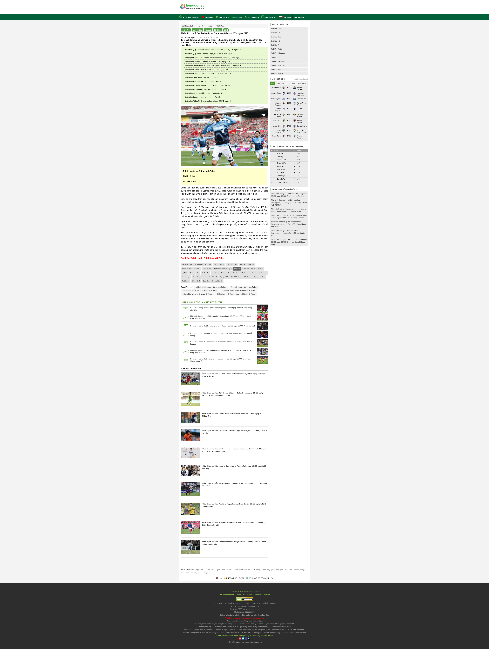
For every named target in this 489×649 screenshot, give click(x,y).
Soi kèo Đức (276, 37)
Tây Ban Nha (198, 264)
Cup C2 (229, 264)
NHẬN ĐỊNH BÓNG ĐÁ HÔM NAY (286, 189)
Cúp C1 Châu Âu (219, 264)
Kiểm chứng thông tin (242, 635)
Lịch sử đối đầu (252, 273)
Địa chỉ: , (244, 603)
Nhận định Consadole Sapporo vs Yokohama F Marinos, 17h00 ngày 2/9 (214, 58)
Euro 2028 (251, 264)
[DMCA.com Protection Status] (244, 600)
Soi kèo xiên (263, 273)
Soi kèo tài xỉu (196, 281)
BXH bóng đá (253, 17)
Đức (210, 264)
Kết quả (238, 17)
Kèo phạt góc (186, 277)
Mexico (192, 273)
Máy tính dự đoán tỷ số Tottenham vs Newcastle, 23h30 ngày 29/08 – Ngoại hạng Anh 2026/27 (220, 351)
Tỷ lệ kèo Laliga (201, 573)
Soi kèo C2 (275, 57)
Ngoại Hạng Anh (187, 264)
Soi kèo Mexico (277, 74)
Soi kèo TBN (276, 41)
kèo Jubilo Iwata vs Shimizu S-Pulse (197, 294)
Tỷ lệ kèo (217, 30)
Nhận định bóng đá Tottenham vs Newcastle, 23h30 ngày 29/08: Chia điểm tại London (221, 343)
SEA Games (248, 277)
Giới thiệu (223, 594)
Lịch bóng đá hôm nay (261, 570)
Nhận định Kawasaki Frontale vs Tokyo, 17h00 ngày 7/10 (207, 62)
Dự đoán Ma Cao (259, 277)
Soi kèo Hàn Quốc (278, 61)
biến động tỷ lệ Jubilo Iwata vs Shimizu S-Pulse (236, 294)
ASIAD (243, 273)
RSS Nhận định (187, 573)
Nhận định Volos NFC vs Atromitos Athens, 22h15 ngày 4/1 (208, 101)
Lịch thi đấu (224, 17)
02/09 (293, 83)
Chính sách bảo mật (262, 594)
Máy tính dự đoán (198, 277)
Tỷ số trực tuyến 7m (242, 570)
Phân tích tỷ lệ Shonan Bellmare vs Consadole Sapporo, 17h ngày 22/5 (213, 50)
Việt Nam (242, 264)
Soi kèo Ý (275, 45)
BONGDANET (299, 17)
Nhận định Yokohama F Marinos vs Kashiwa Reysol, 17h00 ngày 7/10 (213, 65)
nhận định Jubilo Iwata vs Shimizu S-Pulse (200, 291)
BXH (226, 30)
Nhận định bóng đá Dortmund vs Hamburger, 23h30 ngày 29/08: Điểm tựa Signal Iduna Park (220, 360)
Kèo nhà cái (227, 570)
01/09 (288, 83)
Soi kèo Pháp (276, 49)
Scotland (231, 273)
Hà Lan (223, 273)
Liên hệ (231, 594)
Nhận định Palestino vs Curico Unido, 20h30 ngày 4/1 (206, 89)
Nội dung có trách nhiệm (263, 635)
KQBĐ (296, 79)
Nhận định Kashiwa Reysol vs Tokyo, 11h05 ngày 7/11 (206, 69)
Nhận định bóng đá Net (204, 570)
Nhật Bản (237, 269)
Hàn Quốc (245, 269)
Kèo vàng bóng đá (216, 281)
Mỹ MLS (184, 273)
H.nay (272, 83)
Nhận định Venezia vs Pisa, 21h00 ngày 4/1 (202, 77)
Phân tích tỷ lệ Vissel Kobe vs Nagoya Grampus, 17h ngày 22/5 (210, 54)
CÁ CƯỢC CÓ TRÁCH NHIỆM (261, 578)
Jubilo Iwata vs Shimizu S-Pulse (244, 287)
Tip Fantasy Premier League (223, 269)
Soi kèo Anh (276, 29)
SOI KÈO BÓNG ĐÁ (280, 25)
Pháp (235, 264)
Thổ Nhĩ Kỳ (215, 273)
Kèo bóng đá (270, 17)
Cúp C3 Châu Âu (236, 277)
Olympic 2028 (224, 277)
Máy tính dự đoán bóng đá (295, 570)
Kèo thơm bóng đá (211, 277)
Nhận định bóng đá (191, 17)
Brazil (253, 269)
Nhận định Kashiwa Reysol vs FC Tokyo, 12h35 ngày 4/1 (207, 85)
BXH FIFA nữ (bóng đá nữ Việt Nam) (287, 146)
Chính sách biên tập (224, 635)
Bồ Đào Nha (205, 273)
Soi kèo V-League (278, 53)
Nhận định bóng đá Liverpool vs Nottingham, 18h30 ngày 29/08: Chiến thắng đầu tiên (221, 309)
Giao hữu (206, 281)
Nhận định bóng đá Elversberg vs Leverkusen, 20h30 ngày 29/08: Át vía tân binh (222, 326)
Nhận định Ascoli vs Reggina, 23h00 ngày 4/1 (203, 81)
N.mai (278, 83)
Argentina (260, 269)
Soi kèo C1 (275, 33)
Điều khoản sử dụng (244, 594)
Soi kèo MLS (276, 69)
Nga (198, 273)
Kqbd (218, 570)
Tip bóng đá (185, 281)
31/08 (283, 83)
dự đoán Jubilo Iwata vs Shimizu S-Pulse (238, 291)
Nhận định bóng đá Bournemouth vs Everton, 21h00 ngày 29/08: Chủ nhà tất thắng (221, 334)
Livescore (208, 17)
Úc (237, 273)
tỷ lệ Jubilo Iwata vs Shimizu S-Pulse (211, 287)
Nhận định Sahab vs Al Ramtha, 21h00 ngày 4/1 (204, 93)
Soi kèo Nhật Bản (278, 65)
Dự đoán (287, 17)
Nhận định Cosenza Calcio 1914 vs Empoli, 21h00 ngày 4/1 (208, 73)
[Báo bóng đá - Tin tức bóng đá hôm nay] (191, 5)
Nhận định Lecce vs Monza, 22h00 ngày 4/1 (202, 97)
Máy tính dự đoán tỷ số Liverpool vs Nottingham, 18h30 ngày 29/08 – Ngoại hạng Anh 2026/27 (220, 317)
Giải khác (197, 269)
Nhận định (186, 30)
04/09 (304, 83)
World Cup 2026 (187, 269)
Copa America (207, 269)
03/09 (299, 83)
